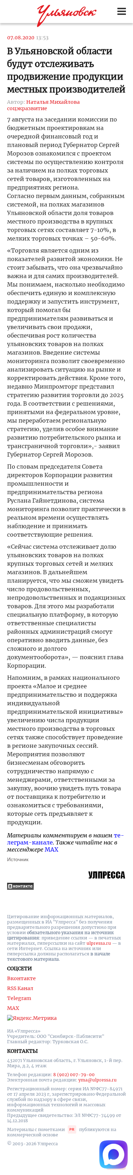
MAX (51, 849)
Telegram (19, 998)
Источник (17, 859)
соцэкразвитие (27, 108)
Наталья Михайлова (53, 102)
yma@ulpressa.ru (97, 1080)
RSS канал (20, 988)
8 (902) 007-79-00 (74, 1074)
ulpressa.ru (99, 943)
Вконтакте (21, 978)
